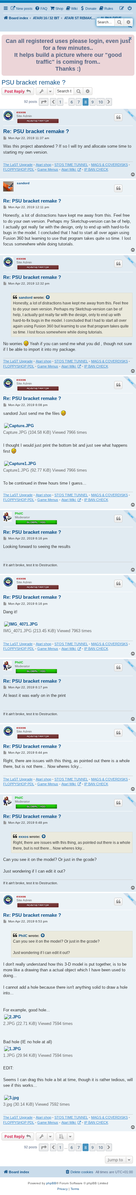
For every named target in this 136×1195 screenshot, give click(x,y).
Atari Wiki (69, 169)
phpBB (51, 1183)
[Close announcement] (130, 38)
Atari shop (43, 165)
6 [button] (72, 102)
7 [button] (78, 102)
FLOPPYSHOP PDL (18, 169)
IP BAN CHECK (96, 169)
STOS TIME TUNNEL (71, 165)
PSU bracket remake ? (33, 82)
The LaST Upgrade (18, 165)
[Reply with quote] (118, 117)
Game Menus (47, 169)
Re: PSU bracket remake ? (36, 131)
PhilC (19, 513)
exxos (21, 112)
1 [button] (60, 102)
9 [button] (92, 102)
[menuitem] (21, 8)
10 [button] (100, 102)
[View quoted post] (48, 297)
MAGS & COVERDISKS (109, 165)
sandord (23, 183)
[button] (43, 102)
